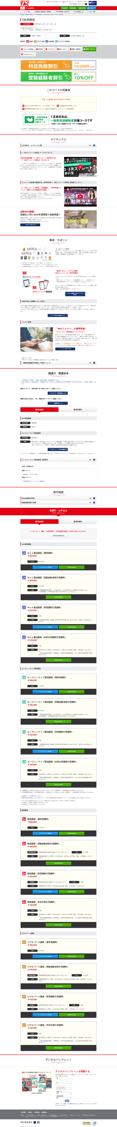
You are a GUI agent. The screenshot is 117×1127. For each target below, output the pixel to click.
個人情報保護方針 (53, 1115)
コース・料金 (27, 11)
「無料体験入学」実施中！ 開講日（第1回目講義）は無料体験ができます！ (40, 380)
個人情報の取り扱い (73, 1103)
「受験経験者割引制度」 (46, 590)
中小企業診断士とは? (79, 11)
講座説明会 (73, 8)
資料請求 (65, 8)
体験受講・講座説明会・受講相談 (43, 11)
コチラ (57, 852)
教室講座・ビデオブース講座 (30, 474)
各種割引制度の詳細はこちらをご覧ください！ (33, 797)
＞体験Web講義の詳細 (30, 224)
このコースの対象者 (28, 49)
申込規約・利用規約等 (41, 1115)
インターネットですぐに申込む (92, 8)
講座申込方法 (82, 8)
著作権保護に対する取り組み (89, 1115)
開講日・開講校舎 (76, 49)
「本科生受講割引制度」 (46, 653)
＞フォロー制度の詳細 (65, 348)
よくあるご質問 (91, 11)
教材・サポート (63, 49)
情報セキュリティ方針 (75, 1115)
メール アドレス (60, 1087)
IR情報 (30, 1112)
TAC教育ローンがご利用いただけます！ (31, 796)
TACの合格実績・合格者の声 (62, 11)
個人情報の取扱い (63, 1115)
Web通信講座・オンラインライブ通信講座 (33, 481)
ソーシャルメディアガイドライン (30, 1116)
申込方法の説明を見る (58, 535)
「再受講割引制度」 (44, 620)
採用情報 (37, 1112)
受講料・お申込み (90, 49)
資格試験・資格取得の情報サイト (27, 14)
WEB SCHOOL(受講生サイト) (55, 1)
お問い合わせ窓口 (83, 1)
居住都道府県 (59, 1096)
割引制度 (40, 49)
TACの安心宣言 (30, 1115)
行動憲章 (22, 1115)
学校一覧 (66, 1)
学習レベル (59, 1091)
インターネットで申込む (46, 567)
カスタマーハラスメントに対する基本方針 (49, 1116)
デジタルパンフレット (28, 54)
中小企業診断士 (30, 8)
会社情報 (23, 1112)
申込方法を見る (72, 567)
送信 (67, 1100)
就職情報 (44, 1112)
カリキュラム (51, 49)
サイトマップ (74, 1)
